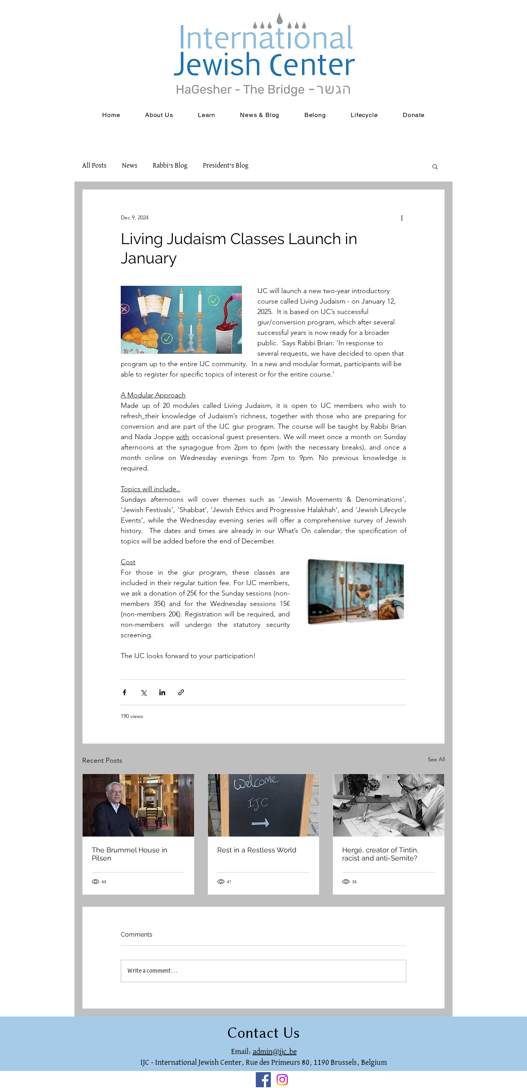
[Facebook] (263, 1079)
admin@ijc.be (275, 1052)
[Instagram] (282, 1079)
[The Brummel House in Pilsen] (138, 805)
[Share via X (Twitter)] (143, 692)
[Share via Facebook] (124, 692)
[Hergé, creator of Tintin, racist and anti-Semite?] (388, 805)
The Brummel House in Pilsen (129, 854)
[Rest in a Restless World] (263, 805)
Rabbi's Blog (170, 166)
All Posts (94, 166)
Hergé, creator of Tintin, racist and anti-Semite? (380, 854)
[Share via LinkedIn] (162, 692)
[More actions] (401, 217)
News (129, 166)
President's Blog (225, 166)
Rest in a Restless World (256, 850)
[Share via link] (181, 692)
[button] (435, 166)
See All (436, 759)
